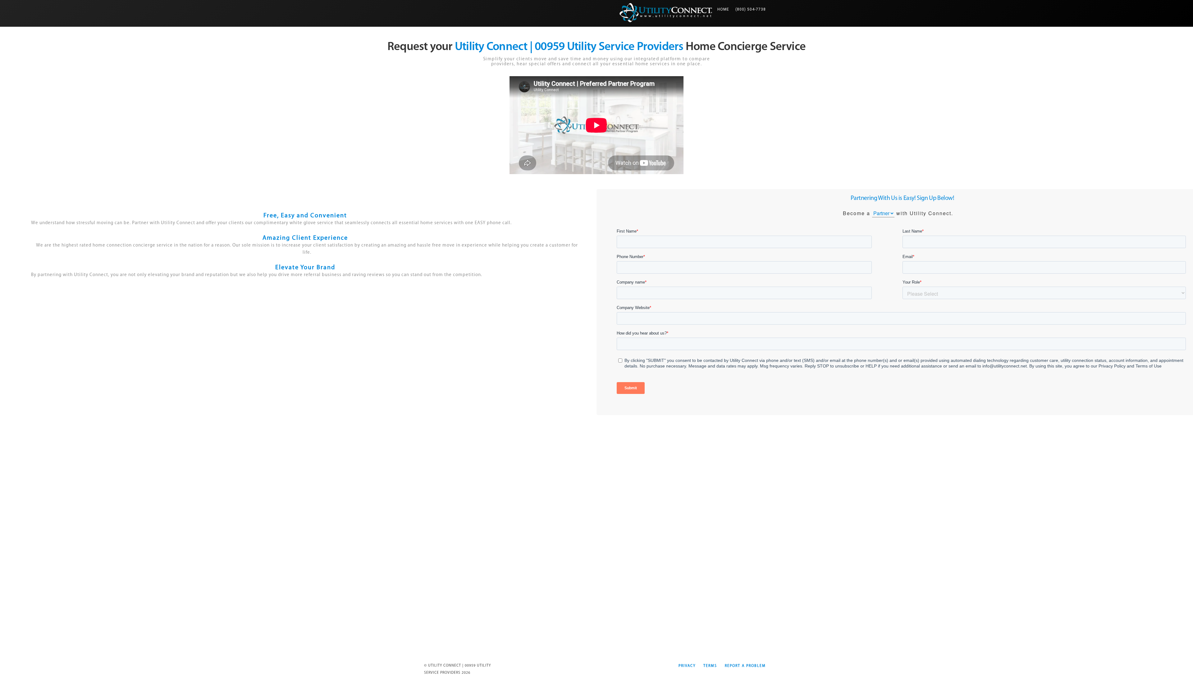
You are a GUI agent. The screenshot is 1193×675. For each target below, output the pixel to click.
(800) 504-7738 (750, 9)
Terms (710, 666)
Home (724, 9)
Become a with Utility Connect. (898, 213)
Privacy (687, 666)
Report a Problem (745, 666)
